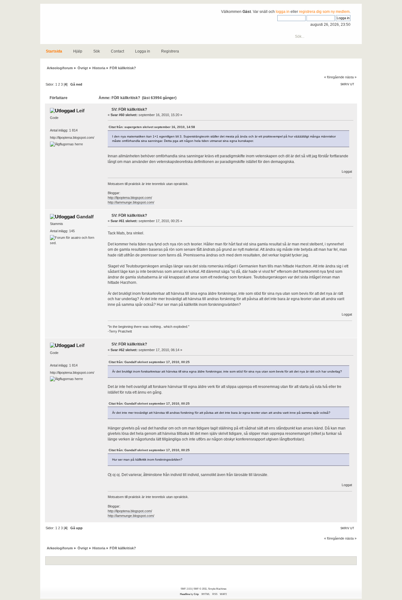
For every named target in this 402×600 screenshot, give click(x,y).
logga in (283, 11)
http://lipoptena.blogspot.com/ (130, 197)
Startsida (54, 51)
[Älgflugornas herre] (66, 144)
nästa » (350, 77)
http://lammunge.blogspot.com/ (131, 202)
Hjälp (77, 51)
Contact (117, 51)
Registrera (170, 51)
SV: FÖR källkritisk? (129, 109)
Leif (80, 110)
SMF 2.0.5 (186, 588)
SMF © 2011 (200, 588)
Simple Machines (217, 588)
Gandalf (85, 216)
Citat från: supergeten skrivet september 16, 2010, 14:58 (152, 127)
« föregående (334, 77)
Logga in (142, 51)
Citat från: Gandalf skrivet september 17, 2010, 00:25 (149, 362)
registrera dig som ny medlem (324, 11)
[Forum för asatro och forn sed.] (73, 243)
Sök (96, 51)
